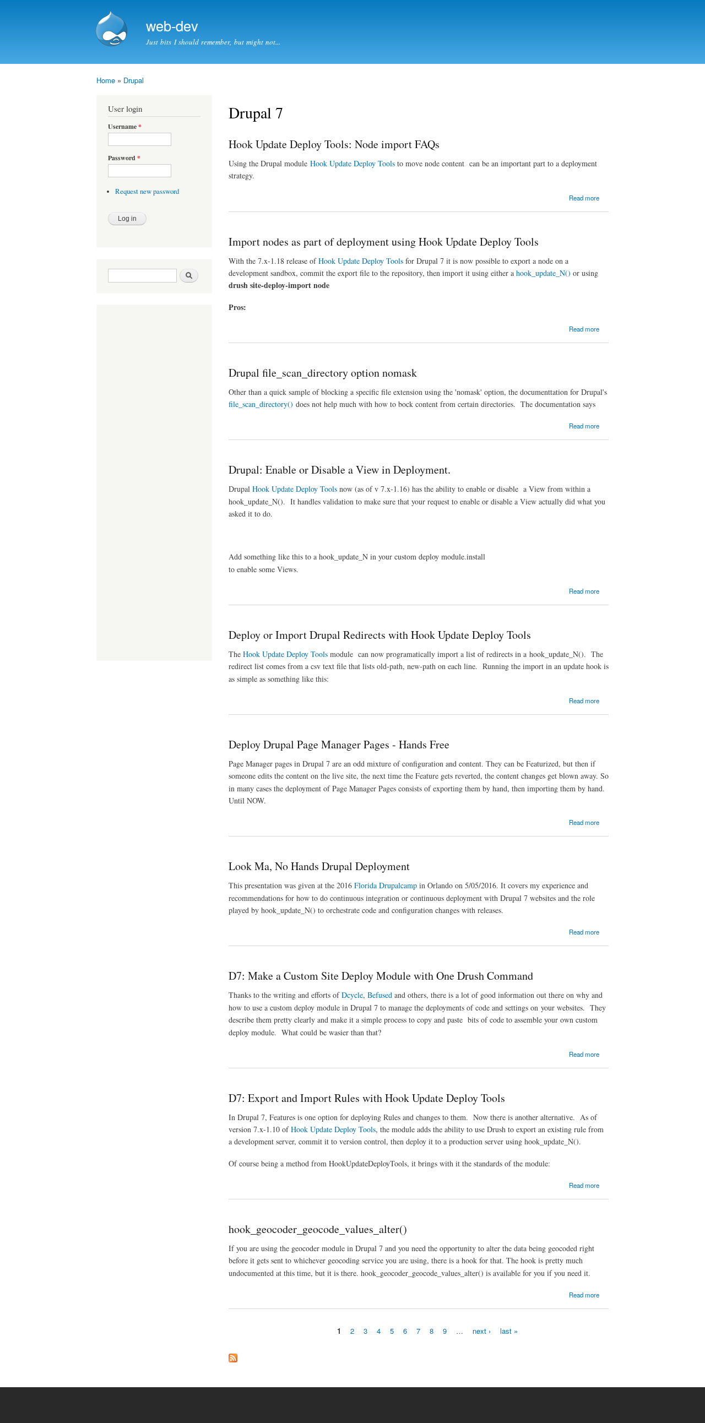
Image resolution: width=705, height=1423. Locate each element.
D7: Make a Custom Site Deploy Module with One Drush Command (381, 975)
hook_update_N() (543, 273)
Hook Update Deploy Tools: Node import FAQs (334, 144)
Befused (379, 995)
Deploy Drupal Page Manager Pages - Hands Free (339, 744)
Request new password (147, 191)
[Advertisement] (141, 484)
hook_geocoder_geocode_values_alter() (318, 1228)
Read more (584, 197)
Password (124, 158)
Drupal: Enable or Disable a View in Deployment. (340, 469)
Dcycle (352, 995)
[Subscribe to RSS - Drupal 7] (233, 1355)
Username (125, 126)
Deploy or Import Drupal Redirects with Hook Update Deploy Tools (380, 634)
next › (482, 1331)
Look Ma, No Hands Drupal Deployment (319, 866)
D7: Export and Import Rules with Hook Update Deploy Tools (367, 1097)
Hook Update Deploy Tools (352, 163)
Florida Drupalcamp (385, 885)
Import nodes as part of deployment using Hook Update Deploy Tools (384, 241)
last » (509, 1331)
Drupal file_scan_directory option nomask (323, 372)
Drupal (133, 80)
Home (105, 80)
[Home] (113, 29)
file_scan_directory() (261, 404)
